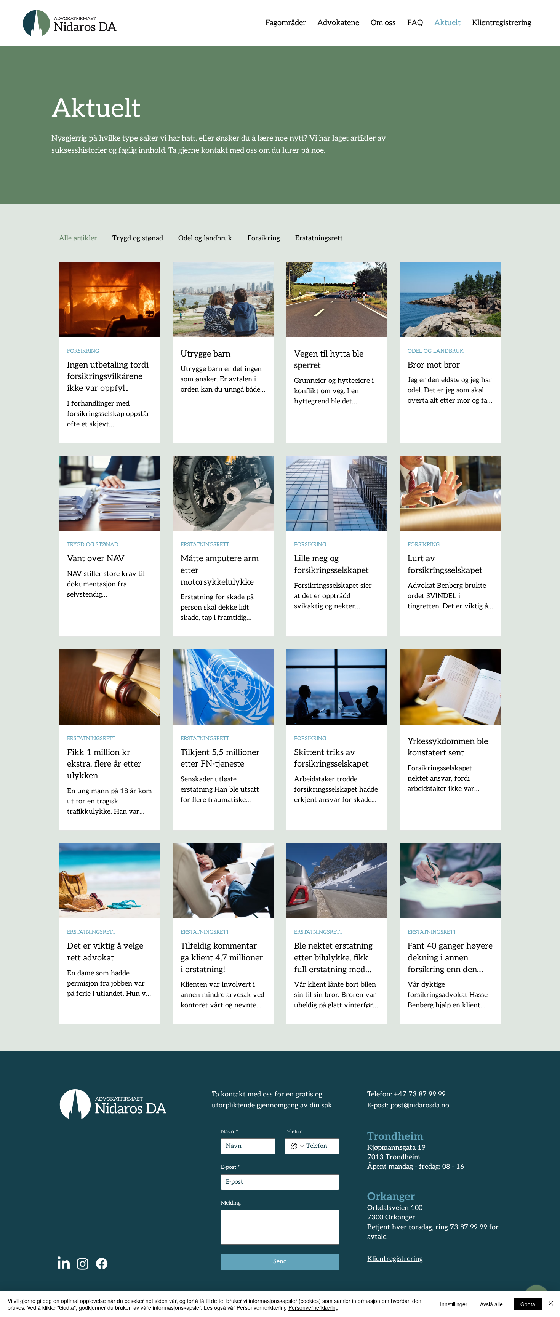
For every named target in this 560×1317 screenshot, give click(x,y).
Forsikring (264, 238)
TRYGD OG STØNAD (92, 544)
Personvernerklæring (313, 1307)
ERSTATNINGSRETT (205, 544)
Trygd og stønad (137, 238)
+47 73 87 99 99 (420, 1094)
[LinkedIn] (63, 1263)
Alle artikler (78, 238)
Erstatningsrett (319, 238)
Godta (527, 1304)
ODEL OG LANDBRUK (436, 351)
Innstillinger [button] (453, 1304)
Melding (231, 1203)
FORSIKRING (83, 351)
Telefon (294, 1131)
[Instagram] (82, 1263)
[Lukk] (550, 1304)
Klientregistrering (395, 1259)
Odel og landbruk (205, 238)
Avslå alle (491, 1304)
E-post (230, 1167)
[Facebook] (101, 1263)
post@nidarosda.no (419, 1105)
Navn (229, 1131)
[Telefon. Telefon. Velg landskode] (297, 1146)
